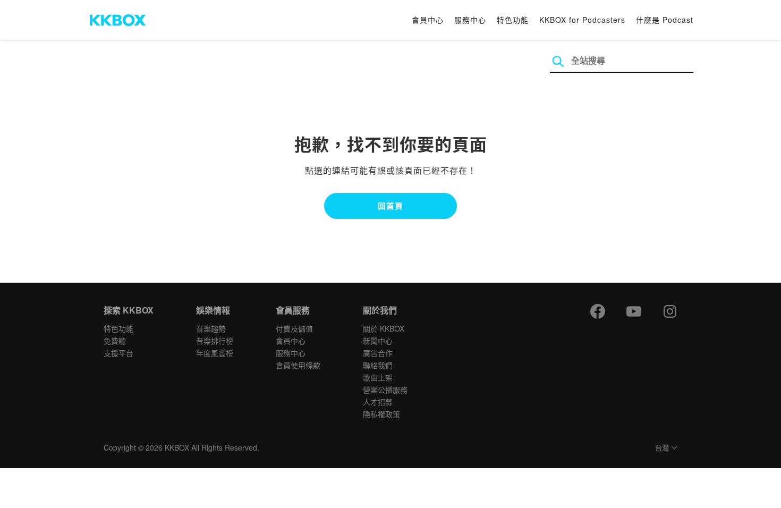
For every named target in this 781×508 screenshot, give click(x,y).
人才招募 (378, 401)
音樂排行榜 (214, 340)
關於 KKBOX (383, 328)
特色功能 (513, 19)
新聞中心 (378, 340)
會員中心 (428, 19)
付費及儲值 (294, 328)
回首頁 (390, 205)
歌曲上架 (378, 377)
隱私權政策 (381, 414)
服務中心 (470, 19)
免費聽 (115, 340)
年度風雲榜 (214, 353)
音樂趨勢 (211, 328)
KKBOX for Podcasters (582, 19)
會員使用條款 (298, 365)
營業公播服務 (385, 389)
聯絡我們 (378, 365)
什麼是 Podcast (664, 19)
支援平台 (118, 353)
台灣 (662, 448)
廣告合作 (378, 353)
